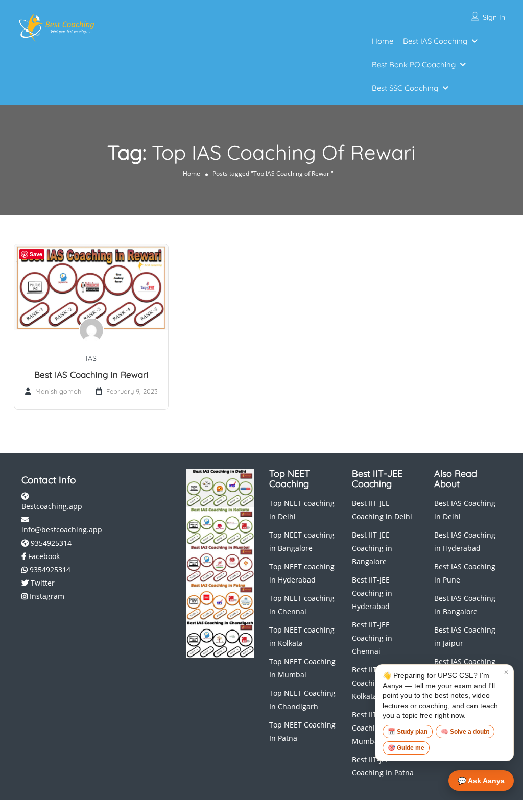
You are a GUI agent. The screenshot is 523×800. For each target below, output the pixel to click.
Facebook (43, 556)
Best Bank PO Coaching (414, 64)
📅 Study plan (407, 731)
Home (382, 41)
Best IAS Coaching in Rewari (91, 374)
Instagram (46, 596)
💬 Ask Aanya (481, 781)
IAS (91, 358)
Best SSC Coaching (405, 88)
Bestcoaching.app (51, 506)
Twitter (42, 583)
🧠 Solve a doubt (465, 731)
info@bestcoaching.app (61, 530)
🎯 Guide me (406, 747)
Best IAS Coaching (435, 41)
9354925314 (50, 543)
